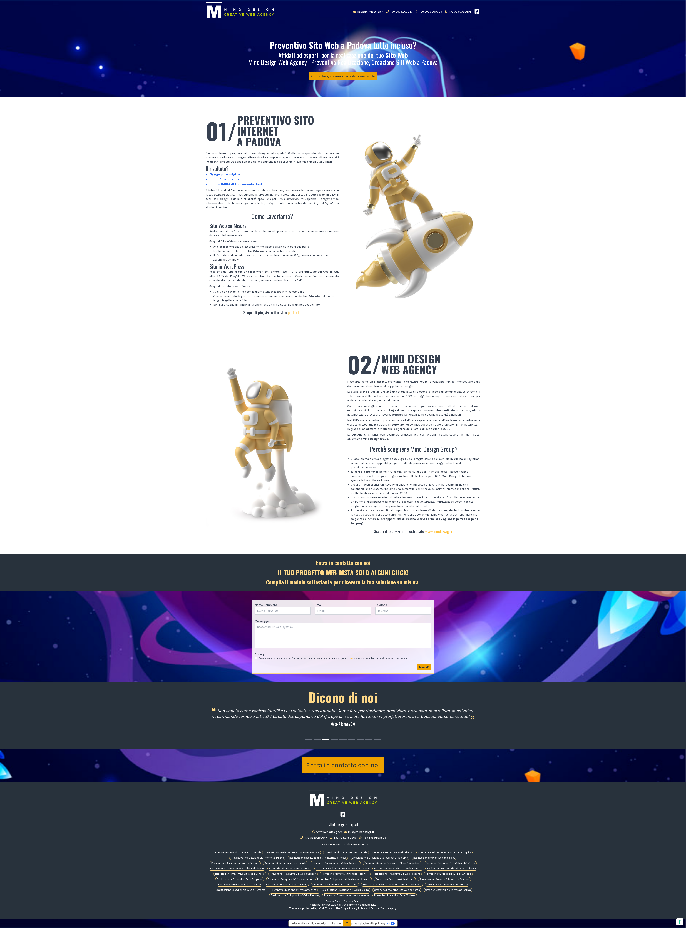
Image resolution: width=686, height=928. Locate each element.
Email (318, 605)
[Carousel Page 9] (377, 739)
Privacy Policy (334, 901)
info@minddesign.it (370, 11)
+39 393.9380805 (430, 11)
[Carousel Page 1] (308, 739)
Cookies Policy (352, 901)
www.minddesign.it (439, 531)
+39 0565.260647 (400, 11)
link (351, 658)
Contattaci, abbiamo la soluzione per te (343, 76)
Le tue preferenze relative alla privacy (358, 923)
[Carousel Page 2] (317, 739)
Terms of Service (380, 908)
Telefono (381, 605)
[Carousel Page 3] (325, 739)
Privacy (259, 654)
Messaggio (262, 621)
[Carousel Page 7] (360, 739)
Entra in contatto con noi (343, 765)
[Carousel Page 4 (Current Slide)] (334, 739)
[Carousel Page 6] (351, 739)
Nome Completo (266, 605)
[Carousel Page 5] (343, 739)
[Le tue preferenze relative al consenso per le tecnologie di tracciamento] (679, 921)
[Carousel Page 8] (368, 739)
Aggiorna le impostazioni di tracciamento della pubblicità (343, 904)
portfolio (294, 312)
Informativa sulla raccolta (308, 923)
